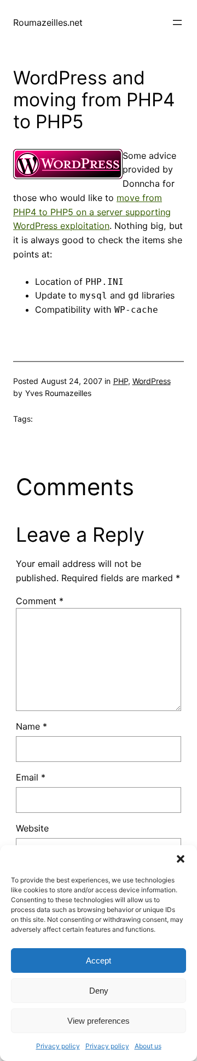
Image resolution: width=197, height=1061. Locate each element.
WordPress (151, 381)
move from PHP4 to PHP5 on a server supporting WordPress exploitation (92, 212)
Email (30, 777)
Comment (39, 600)
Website (32, 828)
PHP (120, 381)
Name (31, 726)
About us (148, 1046)
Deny (98, 990)
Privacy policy (58, 1046)
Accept (98, 960)
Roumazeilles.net (48, 22)
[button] (180, 858)
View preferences (98, 1020)
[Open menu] (177, 22)
